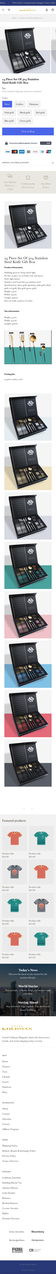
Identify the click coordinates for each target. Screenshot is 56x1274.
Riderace (6, 1198)
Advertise (6, 1119)
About (5, 1108)
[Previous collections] (24, 809)
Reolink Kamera (10, 1203)
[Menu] (3, 10)
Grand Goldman (30, 1264)
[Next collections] (32, 809)
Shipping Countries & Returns (15, 163)
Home (14, 18)
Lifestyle (6, 1076)
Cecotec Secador (10, 1208)
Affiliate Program (10, 1129)
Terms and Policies (28, 1270)
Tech (4, 1071)
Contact (6, 1113)
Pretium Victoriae (10, 1218)
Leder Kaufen (8, 1192)
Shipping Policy (10, 1145)
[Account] (47, 10)
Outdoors (6, 1087)
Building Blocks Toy (12, 1182)
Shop (4, 1092)
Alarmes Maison (10, 1187)
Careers (6, 1124)
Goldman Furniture (11, 1177)
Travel (5, 1082)
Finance (6, 1066)
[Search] (9, 10)
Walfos (5, 1213)
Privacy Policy (9, 1155)
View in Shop (28, 131)
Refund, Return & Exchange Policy (19, 1150)
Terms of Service (10, 1161)
